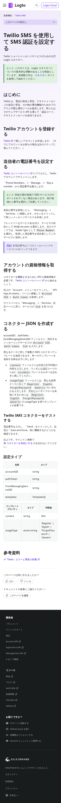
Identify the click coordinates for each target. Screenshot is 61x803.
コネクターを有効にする (20, 443)
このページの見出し (16, 22)
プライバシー (11, 788)
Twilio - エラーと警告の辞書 (22, 559)
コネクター (41, 75)
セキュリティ (11, 774)
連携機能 (8, 15)
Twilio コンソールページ (17, 173)
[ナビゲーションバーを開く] (4, 5)
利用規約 (9, 781)
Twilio (7, 140)
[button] (36, 5)
